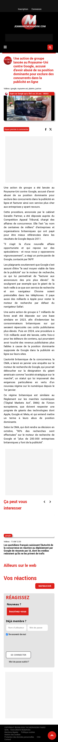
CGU (38, 737)
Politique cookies (28, 732)
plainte (32, 88)
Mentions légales (11, 732)
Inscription (23, 9)
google (14, 88)
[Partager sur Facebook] (46, 129)
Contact (7, 739)
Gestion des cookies (12, 734)
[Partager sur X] (51, 129)
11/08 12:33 (16, 541)
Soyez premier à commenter (16, 129)
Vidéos (7, 88)
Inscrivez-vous (17, 611)
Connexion (36, 9)
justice (38, 88)
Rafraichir (45, 585)
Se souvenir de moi (17, 634)
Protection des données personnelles (19, 737)
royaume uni (22, 88)
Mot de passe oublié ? (19, 661)
